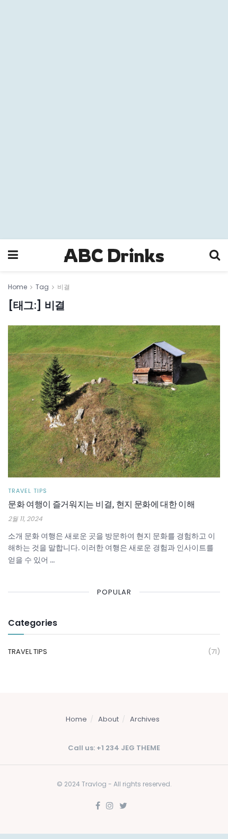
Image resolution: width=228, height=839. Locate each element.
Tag (42, 286)
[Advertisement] (114, 119)
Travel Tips (27, 491)
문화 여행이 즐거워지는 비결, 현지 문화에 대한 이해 (101, 505)
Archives (145, 719)
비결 (63, 286)
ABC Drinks (114, 255)
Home (17, 286)
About (108, 719)
